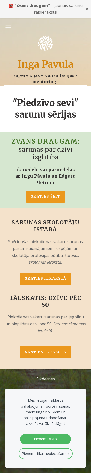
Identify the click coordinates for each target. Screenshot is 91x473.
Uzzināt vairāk (37, 423)
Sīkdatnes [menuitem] (45, 379)
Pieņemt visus (45, 438)
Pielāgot (58, 423)
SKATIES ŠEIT (45, 196)
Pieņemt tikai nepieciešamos (46, 453)
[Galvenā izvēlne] (8, 26)
